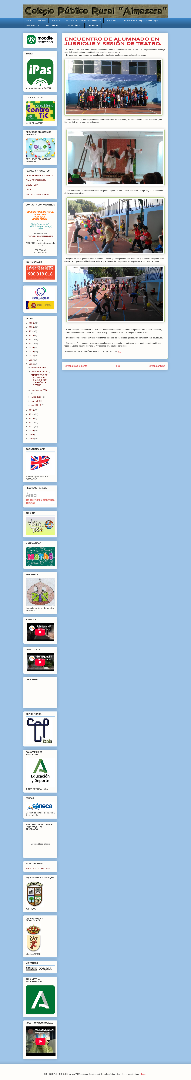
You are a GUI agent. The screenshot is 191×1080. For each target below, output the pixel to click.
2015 (31, 410)
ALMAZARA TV (75, 25)
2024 (31, 331)
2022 (31, 339)
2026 (31, 323)
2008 (31, 438)
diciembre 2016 (39, 367)
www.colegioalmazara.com (40, 236)
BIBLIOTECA (112, 20)
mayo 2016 (37, 401)
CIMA (28, 189)
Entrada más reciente (75, 366)
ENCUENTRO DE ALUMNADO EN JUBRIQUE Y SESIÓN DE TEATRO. (39, 380)
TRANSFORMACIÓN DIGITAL (40, 175)
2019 (31, 351)
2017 (31, 360)
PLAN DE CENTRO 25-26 (38, 868)
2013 (31, 418)
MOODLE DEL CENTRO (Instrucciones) (83, 20)
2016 (31, 364)
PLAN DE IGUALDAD (36, 180)
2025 (31, 327)
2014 (31, 414)
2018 (31, 355)
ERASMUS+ (93, 25)
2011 (31, 426)
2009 (31, 434)
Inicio (118, 366)
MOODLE (55, 20)
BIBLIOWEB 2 (32, 25)
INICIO (29, 20)
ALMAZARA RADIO (53, 25)
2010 (31, 430)
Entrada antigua (156, 366)
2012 (31, 422)
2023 (31, 335)
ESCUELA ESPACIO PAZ (37, 194)
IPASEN (42, 20)
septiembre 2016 (39, 390)
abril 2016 (36, 405)
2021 (31, 343)
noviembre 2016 (39, 371)
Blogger (143, 1074)
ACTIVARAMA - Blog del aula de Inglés (141, 20)
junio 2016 (36, 397)
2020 (31, 347)
